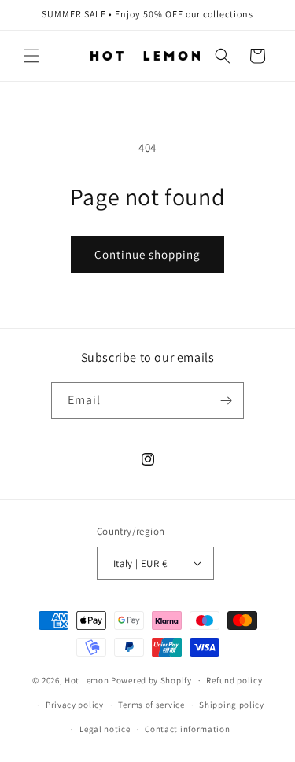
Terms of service (151, 704)
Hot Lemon (88, 680)
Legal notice (104, 728)
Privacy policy (75, 704)
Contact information (187, 728)
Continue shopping (147, 254)
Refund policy (234, 680)
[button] (31, 56)
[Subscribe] (225, 400)
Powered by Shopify (151, 680)
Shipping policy (231, 704)
